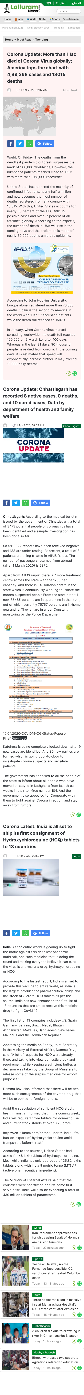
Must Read (24, 39)
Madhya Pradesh (44, 1352)
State (42, 19)
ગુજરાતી (76, 3)
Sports (56, 19)
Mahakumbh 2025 (12, 27)
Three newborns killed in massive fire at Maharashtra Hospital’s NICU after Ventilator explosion (56, 1304)
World (33, 19)
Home (7, 19)
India (20, 19)
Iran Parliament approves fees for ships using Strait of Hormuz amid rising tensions (55, 1237)
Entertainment (71, 19)
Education (74, 27)
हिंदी (49, 3)
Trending (59, 27)
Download (19, 738)
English (61, 3)
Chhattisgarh (71, 426)
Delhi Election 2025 (38, 27)
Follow (47, 143)
